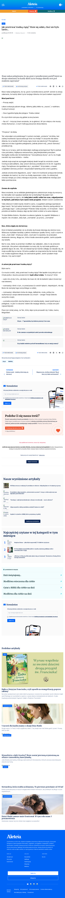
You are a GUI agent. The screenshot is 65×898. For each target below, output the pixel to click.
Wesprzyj (31, 11)
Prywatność (31, 892)
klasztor (5, 767)
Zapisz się (7, 403)
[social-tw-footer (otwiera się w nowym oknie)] (34, 884)
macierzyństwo (7, 706)
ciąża (4, 361)
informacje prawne (34, 889)
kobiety (10, 361)
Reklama (26, 866)
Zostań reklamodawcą (46, 889)
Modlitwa (50, 11)
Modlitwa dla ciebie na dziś (17, 594)
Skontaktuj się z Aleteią (20, 892)
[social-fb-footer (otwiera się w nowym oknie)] (31, 884)
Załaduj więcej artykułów (32, 521)
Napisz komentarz (32, 462)
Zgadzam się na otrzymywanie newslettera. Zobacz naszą (24, 398)
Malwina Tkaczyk (20, 33)
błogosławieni (7, 735)
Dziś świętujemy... (12, 575)
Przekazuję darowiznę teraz (13, 428)
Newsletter (27, 857)
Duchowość (10, 861)
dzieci (4, 654)
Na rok (43, 857)
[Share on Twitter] (56, 86)
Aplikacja (26, 859)
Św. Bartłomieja (39, 7)
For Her (4, 19)
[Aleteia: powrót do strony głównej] (32, 3)
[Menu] (11, 5)
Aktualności (10, 857)
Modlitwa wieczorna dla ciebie (19, 581)
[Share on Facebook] (50, 86)
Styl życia (9, 859)
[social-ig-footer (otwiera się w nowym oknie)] (37, 884)
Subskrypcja (27, 861)
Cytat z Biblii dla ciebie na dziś (19, 587)
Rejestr (14, 11)
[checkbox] (3, 398)
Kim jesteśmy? (24, 889)
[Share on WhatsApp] (62, 86)
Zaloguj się (42, 455)
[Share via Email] (59, 86)
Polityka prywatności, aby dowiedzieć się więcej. (46, 616)
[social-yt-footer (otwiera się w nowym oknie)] (27, 884)
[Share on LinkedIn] (53, 86)
